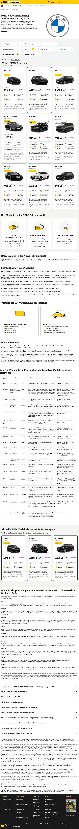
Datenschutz (29, 824)
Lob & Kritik (48, 807)
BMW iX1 (20, 28)
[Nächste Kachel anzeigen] (75, 302)
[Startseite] (11, 2)
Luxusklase (12, 436)
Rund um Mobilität (41, 6)
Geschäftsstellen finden (51, 804)
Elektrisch (23, 494)
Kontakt (75, 2)
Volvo (62, 443)
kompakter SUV (15, 629)
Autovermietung (20, 802)
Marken (12, 9)
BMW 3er (5, 399)
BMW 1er (5, 383)
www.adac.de (66, 2)
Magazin (60, 2)
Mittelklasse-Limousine (40, 611)
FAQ (71, 2)
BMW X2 (5, 447)
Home (2, 9)
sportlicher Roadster (16, 667)
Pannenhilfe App (6, 799)
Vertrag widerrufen (67, 824)
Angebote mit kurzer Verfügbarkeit (43, 281)
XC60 (65, 455)
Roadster (12, 513)
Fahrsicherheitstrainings (22, 807)
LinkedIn (37, 812)
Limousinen (25, 651)
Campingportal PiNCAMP (22, 817)
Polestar (61, 408)
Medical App (5, 802)
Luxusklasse (13, 428)
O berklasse (12, 412)
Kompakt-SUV (13, 442)
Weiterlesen (4, 31)
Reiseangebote (19, 815)
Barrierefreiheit (16, 826)
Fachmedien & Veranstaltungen (53, 815)
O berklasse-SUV (14, 464)
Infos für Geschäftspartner (52, 812)
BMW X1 (5, 442)
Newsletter (48, 809)
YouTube (37, 802)
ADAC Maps (18, 812)
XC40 (65, 443)
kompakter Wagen (15, 604)
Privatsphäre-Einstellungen (47, 824)
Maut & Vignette (17, 6)
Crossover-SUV (13, 471)
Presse (47, 817)
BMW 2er (5, 389)
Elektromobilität (20, 809)
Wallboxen (29, 6)
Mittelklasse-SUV (14, 453)
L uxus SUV (12, 479)
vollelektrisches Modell (16, 660)
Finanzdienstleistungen (22, 804)
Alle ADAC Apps (6, 809)
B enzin (23, 383)
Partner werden (49, 802)
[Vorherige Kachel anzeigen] (71, 302)
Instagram (38, 806)
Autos (7, 6)
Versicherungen (19, 799)
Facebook (37, 799)
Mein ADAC (52, 2)
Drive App (4, 804)
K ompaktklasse (13, 383)
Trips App (4, 807)
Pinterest (37, 815)
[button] (2, 6)
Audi (60, 383)
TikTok (37, 809)
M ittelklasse (13, 399)
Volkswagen (64, 385)
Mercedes (66, 383)
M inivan (11, 392)
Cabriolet (16, 390)
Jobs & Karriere (49, 799)
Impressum (15, 824)
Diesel (23, 428)
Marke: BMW (14, 59)
